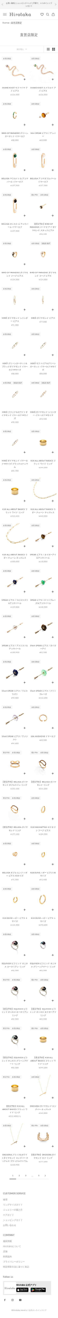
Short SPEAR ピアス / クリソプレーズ (43, 692)
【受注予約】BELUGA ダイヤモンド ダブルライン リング (15, 783)
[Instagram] (12, 1299)
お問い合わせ (9, 1225)
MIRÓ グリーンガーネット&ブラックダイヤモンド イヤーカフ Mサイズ (15, 366)
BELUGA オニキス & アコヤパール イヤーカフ (15, 225)
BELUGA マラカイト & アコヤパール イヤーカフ (15, 180)
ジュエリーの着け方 (13, 1209)
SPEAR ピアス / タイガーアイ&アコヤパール (43, 556)
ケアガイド (8, 1214)
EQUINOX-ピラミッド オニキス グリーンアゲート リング (43, 965)
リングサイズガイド (13, 1204)
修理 (5, 1199)
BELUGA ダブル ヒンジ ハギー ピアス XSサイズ (14, 874)
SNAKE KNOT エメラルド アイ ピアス (43, 89)
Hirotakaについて (12, 1246)
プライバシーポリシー (14, 1261)
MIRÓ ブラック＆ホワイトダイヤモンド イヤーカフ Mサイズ (15, 415)
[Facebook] (5, 1299)
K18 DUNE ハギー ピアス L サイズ (43, 919)
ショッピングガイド (13, 1220)
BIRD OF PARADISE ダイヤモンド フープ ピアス (15, 274)
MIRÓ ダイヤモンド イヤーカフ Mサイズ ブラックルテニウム (15, 463)
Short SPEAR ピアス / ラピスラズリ (15, 692)
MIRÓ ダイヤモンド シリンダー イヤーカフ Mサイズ (43, 413)
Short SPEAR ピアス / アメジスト (15, 738)
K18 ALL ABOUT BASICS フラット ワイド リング (43, 462)
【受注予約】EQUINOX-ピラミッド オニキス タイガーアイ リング (43, 1012)
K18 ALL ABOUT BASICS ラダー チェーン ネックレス (43, 510)
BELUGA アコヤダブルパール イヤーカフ (43, 180)
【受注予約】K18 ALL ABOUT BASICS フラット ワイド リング (43, 1060)
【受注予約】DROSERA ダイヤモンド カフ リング (43, 1156)
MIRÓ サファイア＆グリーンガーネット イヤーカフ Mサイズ (43, 366)
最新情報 (7, 1241)
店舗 (5, 1251)
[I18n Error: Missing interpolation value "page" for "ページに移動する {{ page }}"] (45, 1175)
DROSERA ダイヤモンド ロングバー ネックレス (43, 1107)
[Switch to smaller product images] (53, 49)
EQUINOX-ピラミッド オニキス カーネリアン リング (15, 965)
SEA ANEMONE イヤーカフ (43, 736)
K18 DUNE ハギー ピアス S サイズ (15, 919)
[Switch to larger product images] (48, 49)
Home (5, 22)
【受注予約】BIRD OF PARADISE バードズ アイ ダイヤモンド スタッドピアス (43, 227)
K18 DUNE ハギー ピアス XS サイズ (43, 874)
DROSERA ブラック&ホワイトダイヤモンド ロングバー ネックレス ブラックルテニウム (15, 1157)
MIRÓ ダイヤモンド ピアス (43, 318)
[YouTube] (20, 1299)
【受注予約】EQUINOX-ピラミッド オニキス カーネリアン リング (15, 1012)
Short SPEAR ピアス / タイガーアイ (43, 647)
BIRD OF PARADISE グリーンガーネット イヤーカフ (15, 134)
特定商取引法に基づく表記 (16, 1266)
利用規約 (7, 1256)
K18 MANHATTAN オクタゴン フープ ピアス (43, 828)
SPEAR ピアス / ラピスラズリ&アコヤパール (15, 601)
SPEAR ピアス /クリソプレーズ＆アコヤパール (43, 601)
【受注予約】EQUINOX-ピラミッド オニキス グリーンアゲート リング (15, 1060)
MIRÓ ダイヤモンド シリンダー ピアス (15, 319)
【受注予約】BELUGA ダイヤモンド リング (43, 783)
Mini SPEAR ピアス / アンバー (43, 134)
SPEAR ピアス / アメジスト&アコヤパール (15, 647)
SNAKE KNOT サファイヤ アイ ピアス (15, 89)
